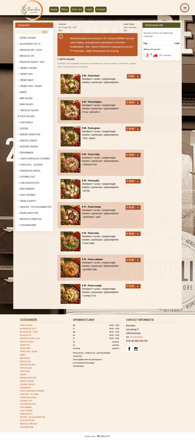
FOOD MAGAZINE (28, 225)
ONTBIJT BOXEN (28, 37)
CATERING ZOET (28, 176)
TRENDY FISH (26, 74)
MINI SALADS (26, 98)
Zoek (44, 31)
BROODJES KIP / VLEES (31, 49)
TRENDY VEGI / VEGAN (31, 86)
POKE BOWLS (26, 122)
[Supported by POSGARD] (97, 438)
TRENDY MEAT (27, 80)
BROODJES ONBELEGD (31, 219)
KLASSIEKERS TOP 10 (30, 43)
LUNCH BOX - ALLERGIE (31, 164)
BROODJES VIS (27, 55)
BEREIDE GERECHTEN (30, 134)
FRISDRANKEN (26, 152)
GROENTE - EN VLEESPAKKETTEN (36, 207)
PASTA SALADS (27, 116)
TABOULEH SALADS (29, 110)
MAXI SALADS (26, 104)
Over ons (77, 9)
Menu (64, 9)
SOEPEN (24, 128)
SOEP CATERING (28, 194)
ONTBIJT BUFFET (28, 201)
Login (89, 9)
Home (54, 9)
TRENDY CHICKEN (28, 68)
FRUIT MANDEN (27, 188)
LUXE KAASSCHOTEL (30, 182)
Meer (60, 30)
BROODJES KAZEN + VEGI (32, 62)
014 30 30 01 (136, 337)
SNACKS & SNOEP (29, 140)
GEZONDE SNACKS (29, 146)
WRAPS (23, 92)
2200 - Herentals (165, 55)
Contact (100, 9)
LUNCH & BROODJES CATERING (35, 158)
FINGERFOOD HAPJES (30, 170)
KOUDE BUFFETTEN (29, 213)
